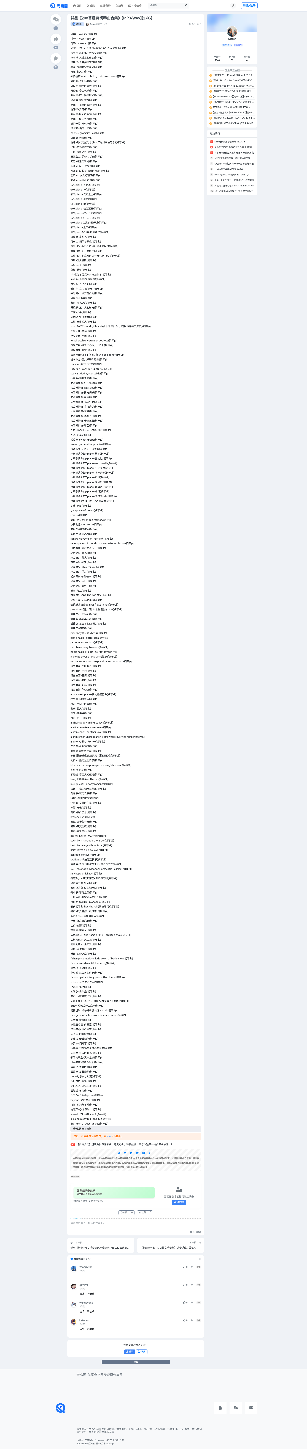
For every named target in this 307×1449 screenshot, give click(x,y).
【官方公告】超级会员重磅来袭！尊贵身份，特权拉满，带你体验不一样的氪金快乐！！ (125, 1144)
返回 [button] (136, 1362)
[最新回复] (55, 19)
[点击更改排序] (200, 1259)
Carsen (93, 24)
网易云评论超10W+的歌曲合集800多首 (233, 147)
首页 (79, 5)
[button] (89, 1259)
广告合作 (89, 1440)
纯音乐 (76, 1177)
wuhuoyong (86, 1302)
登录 (130, 1351)
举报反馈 (196, 1232)
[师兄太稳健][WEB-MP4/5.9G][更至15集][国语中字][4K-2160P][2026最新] (248, 102)
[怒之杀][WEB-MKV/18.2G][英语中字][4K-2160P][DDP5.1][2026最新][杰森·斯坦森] (252, 86)
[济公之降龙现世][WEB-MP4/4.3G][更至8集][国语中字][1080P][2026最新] (248, 112)
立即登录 (180, 1202)
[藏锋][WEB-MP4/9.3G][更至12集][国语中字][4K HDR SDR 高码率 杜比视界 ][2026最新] (254, 91)
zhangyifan (85, 1267)
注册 (143, 1351)
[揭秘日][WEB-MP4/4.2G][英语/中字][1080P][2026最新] (239, 75)
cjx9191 (83, 1285)
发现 (92, 5)
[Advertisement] (232, 251)
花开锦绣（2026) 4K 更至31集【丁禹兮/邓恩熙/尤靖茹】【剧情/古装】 (246, 107)
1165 (217, 60)
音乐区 (79, 24)
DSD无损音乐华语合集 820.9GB (229, 141)
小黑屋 (80, 1440)
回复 (108, 1136)
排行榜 (107, 5)
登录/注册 (249, 5)
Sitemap (109, 1443)
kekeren (83, 1320)
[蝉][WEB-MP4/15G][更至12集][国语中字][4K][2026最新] (240, 96)
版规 (120, 5)
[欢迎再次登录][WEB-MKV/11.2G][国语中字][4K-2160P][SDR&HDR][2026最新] (250, 118)
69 (232, 60)
